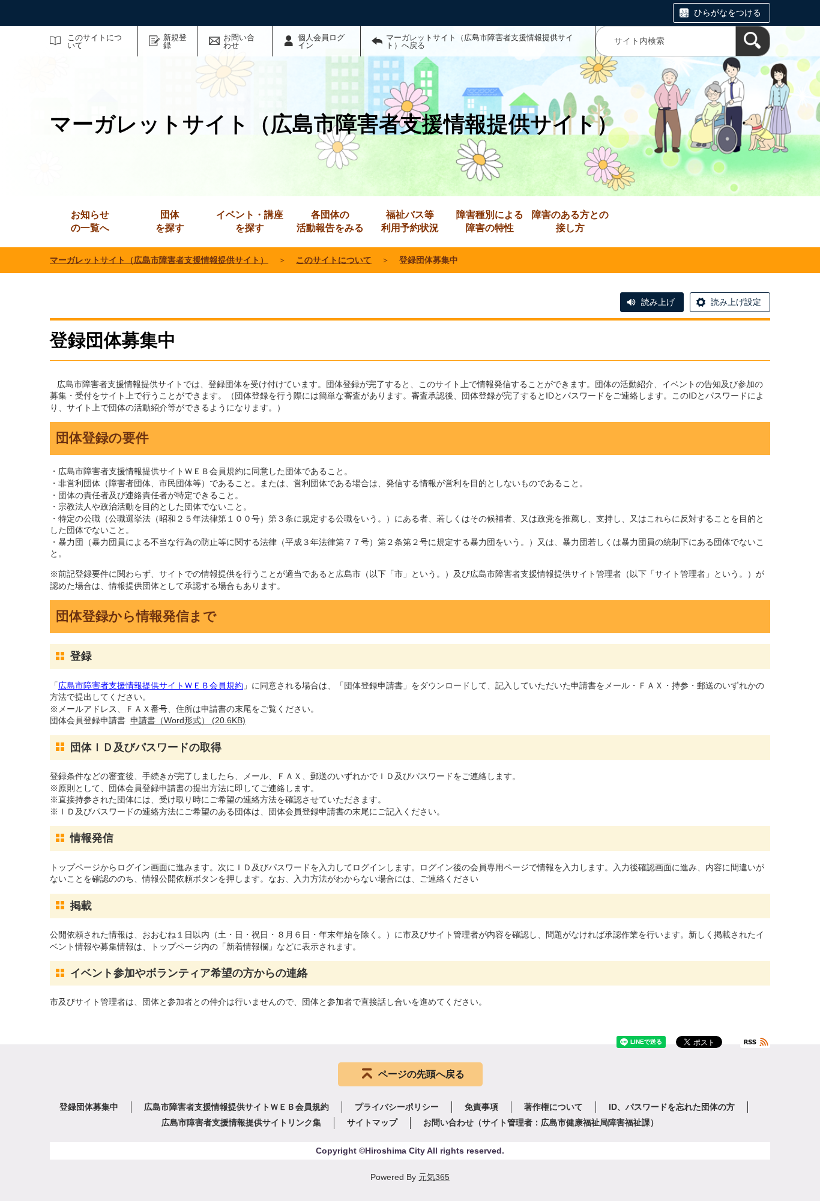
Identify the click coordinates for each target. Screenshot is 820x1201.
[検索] (752, 41)
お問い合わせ (239, 41)
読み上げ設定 (736, 302)
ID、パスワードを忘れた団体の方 (672, 1107)
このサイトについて (94, 41)
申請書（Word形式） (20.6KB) (188, 720)
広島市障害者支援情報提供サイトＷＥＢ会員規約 (150, 685)
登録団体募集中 (88, 1107)
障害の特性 (489, 221)
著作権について (553, 1107)
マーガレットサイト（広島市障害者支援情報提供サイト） (159, 260)
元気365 (434, 1177)
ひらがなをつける (727, 12)
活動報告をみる (330, 221)
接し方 (570, 221)
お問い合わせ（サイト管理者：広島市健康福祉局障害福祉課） (541, 1122)
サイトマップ (372, 1122)
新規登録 (175, 41)
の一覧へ (90, 221)
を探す (169, 221)
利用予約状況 (410, 221)
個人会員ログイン (321, 41)
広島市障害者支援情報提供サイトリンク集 (241, 1122)
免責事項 (481, 1107)
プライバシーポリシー (397, 1107)
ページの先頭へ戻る (421, 1074)
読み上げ (658, 302)
